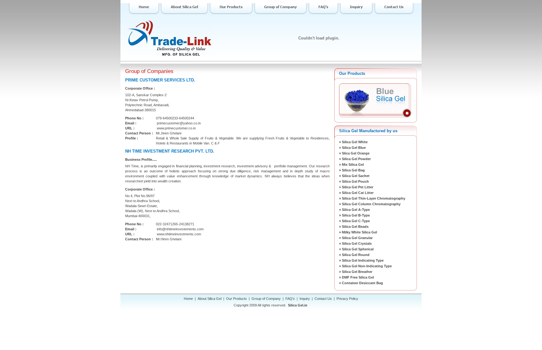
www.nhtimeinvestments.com (179, 234)
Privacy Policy (347, 298)
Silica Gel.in (297, 305)
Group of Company (266, 298)
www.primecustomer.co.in (176, 128)
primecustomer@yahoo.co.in (179, 123)
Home (188, 298)
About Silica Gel (209, 298)
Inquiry (305, 298)
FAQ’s (290, 298)
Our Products (236, 298)
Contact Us (323, 298)
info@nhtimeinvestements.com (180, 229)
